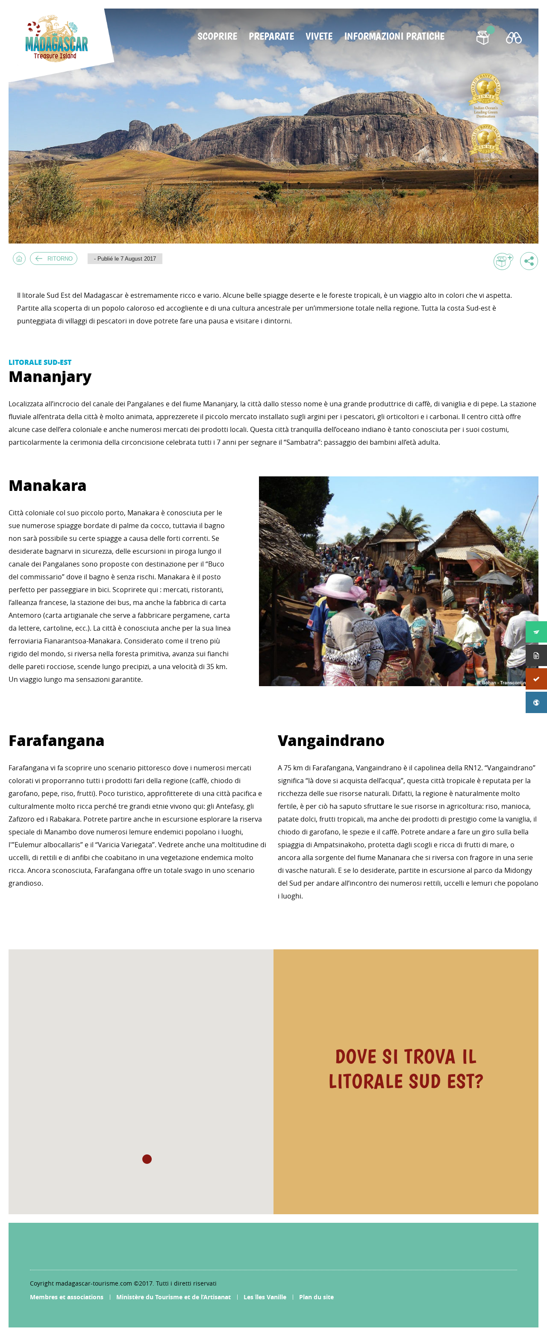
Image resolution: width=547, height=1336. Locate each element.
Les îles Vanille (265, 1297)
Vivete (319, 36)
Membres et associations (66, 1297)
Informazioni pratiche (394, 36)
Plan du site (316, 1297)
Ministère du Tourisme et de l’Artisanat (173, 1297)
